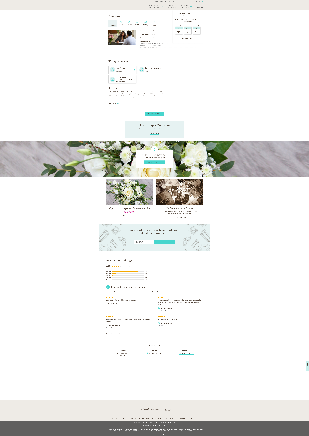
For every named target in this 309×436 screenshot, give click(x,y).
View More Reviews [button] (113, 333)
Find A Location (160, 1)
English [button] (198, 1)
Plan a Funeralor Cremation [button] (155, 6)
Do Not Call (182, 418)
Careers (133, 418)
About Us (114, 418)
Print (190, 1)
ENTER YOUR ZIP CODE (142, 238)
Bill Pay (171, 1)
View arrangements (129, 215)
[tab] (112, 23)
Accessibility (171, 418)
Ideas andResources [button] (185, 6)
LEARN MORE (154, 133)
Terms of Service (158, 418)
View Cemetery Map (186, 353)
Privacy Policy (143, 418)
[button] (198, 1)
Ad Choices (194, 418)
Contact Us (181, 1)
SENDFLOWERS (199, 6)
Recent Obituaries (172, 6)
